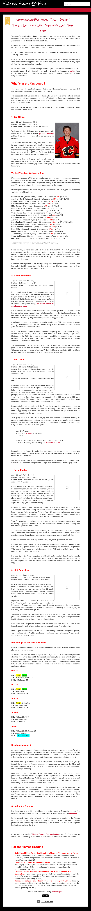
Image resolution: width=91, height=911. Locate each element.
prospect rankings (46, 133)
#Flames (29, 433)
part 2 (72, 71)
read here (73, 813)
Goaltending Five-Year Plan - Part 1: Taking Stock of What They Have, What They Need (43, 25)
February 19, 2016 (53, 442)
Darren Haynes (57, 891)
